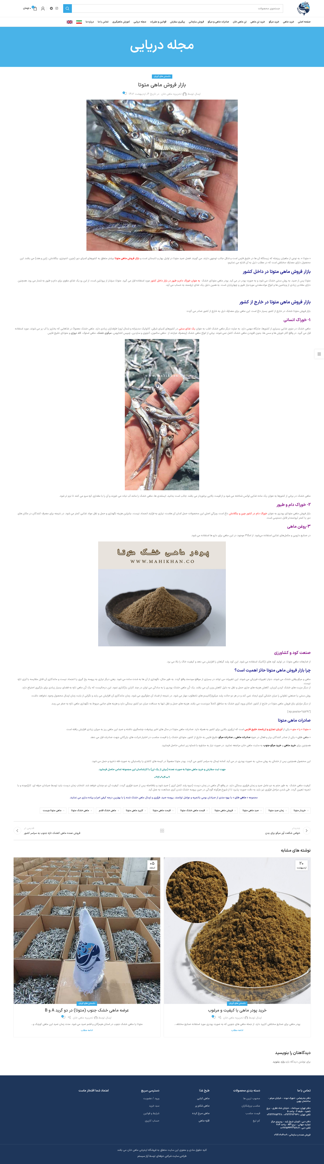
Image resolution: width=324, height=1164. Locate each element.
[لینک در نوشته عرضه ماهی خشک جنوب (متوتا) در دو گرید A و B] (87, 930)
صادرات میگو (225, 737)
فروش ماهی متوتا (224, 810)
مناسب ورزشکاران (251, 1106)
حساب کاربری (152, 1121)
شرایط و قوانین (151, 1113)
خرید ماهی (290, 745)
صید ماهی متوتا (251, 810)
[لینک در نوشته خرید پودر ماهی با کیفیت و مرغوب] (237, 930)
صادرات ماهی (242, 737)
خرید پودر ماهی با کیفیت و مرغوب (237, 1010)
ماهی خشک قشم (107, 810)
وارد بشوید (278, 1062)
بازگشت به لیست (162, 830)
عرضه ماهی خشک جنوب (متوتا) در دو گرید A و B (87, 1010)
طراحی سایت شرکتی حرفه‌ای (171, 1156)
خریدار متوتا (300, 810)
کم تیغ (256, 1121)
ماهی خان (303, 737)
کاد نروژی (76, 333)
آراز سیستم (143, 1156)
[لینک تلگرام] (51, 8)
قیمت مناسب (253, 1113)
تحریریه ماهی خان (171, 94)
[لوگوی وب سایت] (303, 8)
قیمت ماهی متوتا (162, 810)
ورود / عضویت (151, 1098)
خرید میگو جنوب (272, 745)
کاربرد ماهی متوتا (134, 810)
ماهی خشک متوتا (80, 810)
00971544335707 (290, 1128)
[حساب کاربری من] (43, 8)
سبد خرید (154, 1106)
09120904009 (280, 1135)
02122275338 (274, 1114)
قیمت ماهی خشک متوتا (192, 810)
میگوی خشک (104, 333)
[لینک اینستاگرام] (56, 8)
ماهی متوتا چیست (52, 810)
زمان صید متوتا (276, 810)
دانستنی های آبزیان (162, 76)
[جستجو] (67, 8)
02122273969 (291, 1114)
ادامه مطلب (237, 1030)
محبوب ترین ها (251, 1098)
